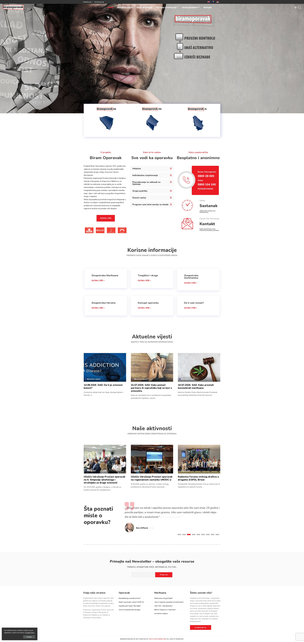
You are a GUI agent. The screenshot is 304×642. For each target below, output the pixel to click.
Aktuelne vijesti (93, 379)
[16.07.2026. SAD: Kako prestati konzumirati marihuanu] (199, 367)
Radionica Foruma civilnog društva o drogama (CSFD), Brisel (198, 478)
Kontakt (207, 224)
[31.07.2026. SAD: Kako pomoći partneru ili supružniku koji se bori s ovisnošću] (152, 367)
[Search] (300, 7)
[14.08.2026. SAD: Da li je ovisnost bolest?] (105, 367)
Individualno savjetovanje (145, 175)
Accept (29, 637)
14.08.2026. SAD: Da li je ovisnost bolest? (103, 386)
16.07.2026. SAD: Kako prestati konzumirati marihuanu (196, 386)
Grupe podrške (139, 191)
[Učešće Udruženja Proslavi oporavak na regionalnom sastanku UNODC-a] (152, 459)
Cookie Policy (30, 633)
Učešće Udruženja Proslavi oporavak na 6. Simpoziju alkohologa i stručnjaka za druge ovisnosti (104, 479)
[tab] (152, 168)
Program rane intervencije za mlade (150, 204)
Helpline (136, 168)
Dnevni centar (139, 197)
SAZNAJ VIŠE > (97, 280)
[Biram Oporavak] (13, 7)
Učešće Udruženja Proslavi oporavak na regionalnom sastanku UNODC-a (151, 478)
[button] (106, 218)
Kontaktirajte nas (200, 627)
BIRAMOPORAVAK (126, 639)
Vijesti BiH (91, 471)
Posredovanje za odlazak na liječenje (146, 183)
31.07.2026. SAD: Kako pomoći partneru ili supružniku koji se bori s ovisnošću (151, 388)
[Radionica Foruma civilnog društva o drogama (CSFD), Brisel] (199, 459)
